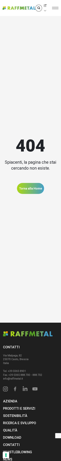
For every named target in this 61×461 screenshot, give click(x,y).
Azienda (10, 401)
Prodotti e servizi (19, 408)
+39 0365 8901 (17, 371)
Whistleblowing (17, 452)
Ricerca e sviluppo (19, 423)
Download (12, 437)
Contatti (11, 347)
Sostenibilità (15, 416)
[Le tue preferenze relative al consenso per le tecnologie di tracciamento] (6, 455)
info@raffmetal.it (13, 378)
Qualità (10, 430)
